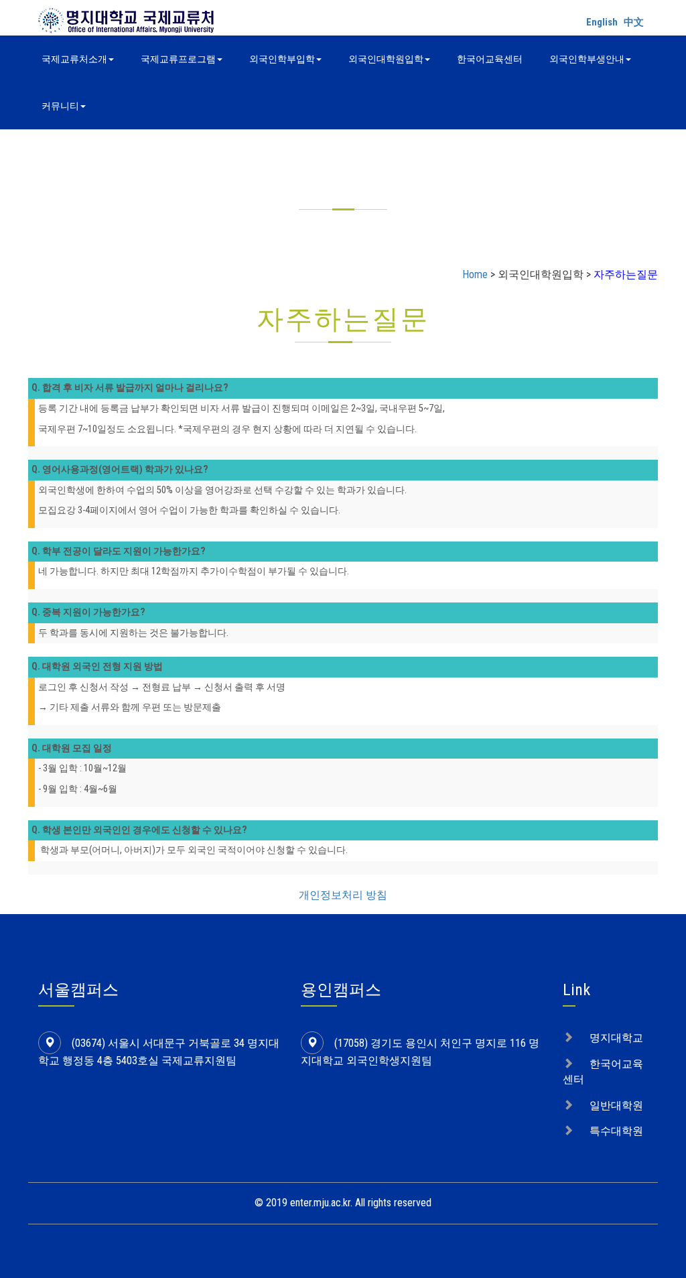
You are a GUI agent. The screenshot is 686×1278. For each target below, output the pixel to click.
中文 (634, 22)
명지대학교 (616, 1037)
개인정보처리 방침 (343, 895)
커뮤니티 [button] (60, 106)
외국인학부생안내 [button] (586, 59)
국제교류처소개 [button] (74, 59)
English (602, 22)
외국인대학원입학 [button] (385, 59)
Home (475, 274)
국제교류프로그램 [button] (178, 59)
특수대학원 (616, 1131)
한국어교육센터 (490, 59)
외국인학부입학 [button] (282, 59)
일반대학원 (616, 1105)
